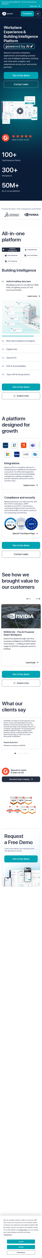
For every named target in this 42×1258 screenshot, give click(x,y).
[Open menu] (37, 13)
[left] (29, 596)
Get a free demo (21, 75)
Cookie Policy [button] (23, 1230)
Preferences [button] (8, 1235)
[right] (38, 596)
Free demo (27, 14)
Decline (21, 1247)
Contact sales (21, 84)
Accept (21, 1241)
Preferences (21, 1252)
